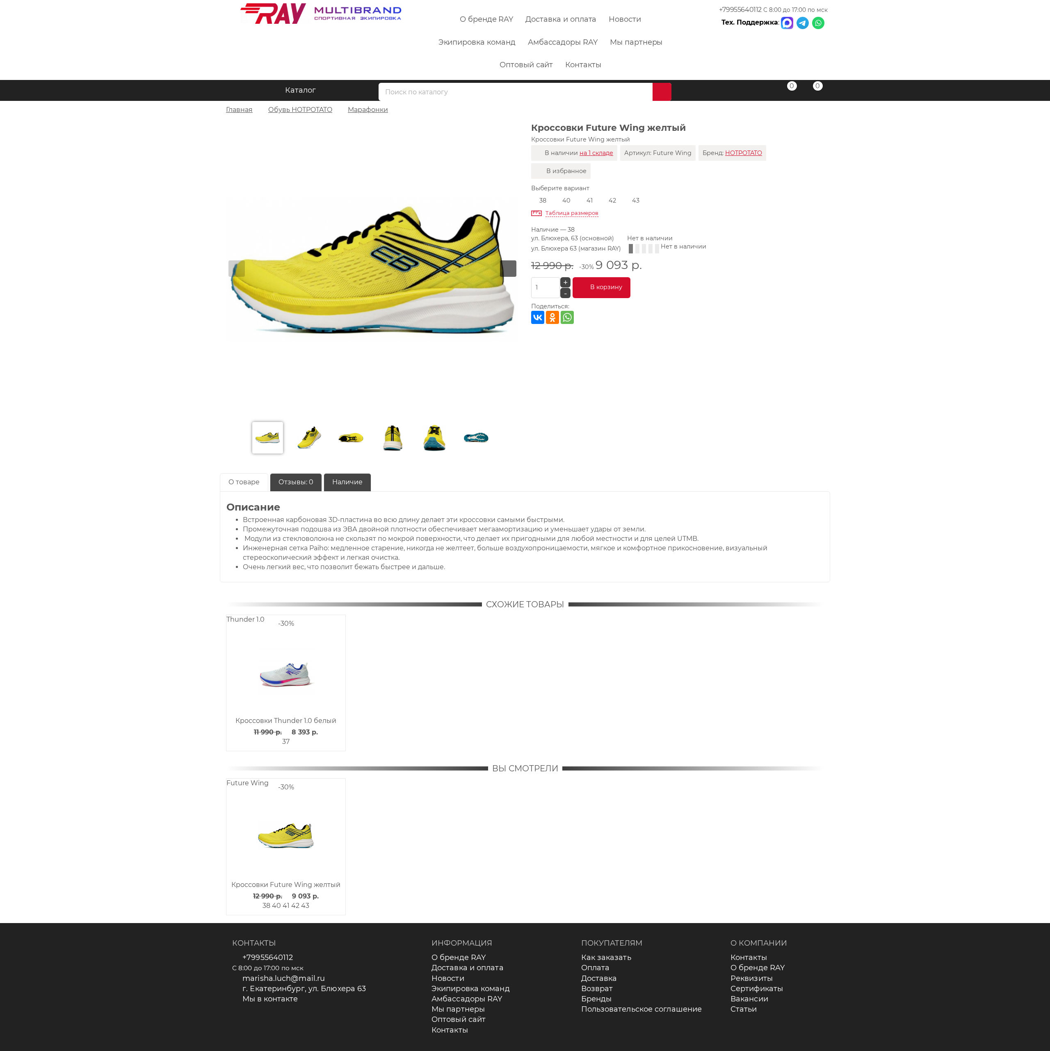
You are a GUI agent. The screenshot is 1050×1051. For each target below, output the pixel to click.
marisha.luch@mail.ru (283, 978)
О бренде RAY (486, 19)
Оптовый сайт (526, 64)
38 (542, 200)
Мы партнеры (636, 42)
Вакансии (749, 998)
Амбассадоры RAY (563, 42)
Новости (625, 19)
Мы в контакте (270, 998)
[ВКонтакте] (537, 317)
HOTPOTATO (743, 153)
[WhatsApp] (567, 317)
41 (590, 200)
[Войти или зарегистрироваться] (759, 92)
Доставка (599, 978)
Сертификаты (756, 988)
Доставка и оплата (560, 19)
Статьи (743, 1009)
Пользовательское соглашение (641, 1009)
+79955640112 (740, 10)
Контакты (583, 64)
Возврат (597, 988)
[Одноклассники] (552, 317)
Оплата (595, 967)
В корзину (606, 287)
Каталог (300, 90)
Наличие (347, 482)
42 (612, 200)
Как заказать (606, 957)
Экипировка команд (477, 42)
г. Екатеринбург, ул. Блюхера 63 (304, 988)
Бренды (596, 998)
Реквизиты (751, 978)
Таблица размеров (572, 213)
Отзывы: (295, 482)
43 (635, 200)
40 (566, 200)
